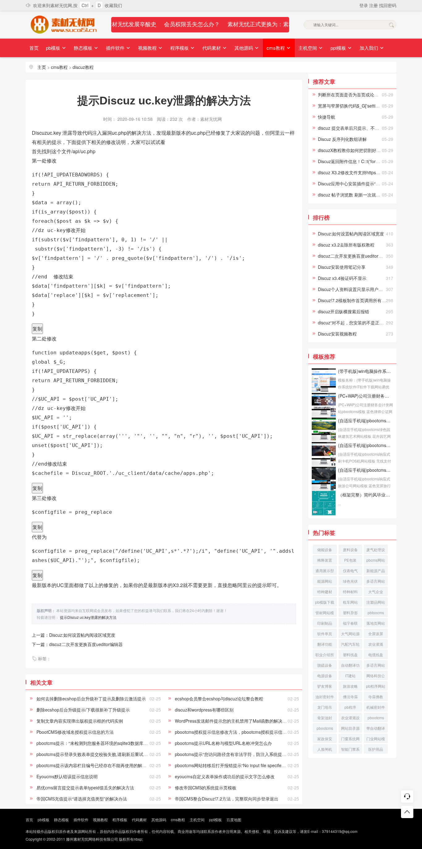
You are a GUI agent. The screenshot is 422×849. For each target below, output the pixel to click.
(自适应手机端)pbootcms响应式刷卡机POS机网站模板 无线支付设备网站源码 (365, 445)
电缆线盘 (375, 654)
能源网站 (324, 581)
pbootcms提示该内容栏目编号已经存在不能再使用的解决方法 (95, 765)
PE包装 (350, 560)
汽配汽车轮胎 (350, 644)
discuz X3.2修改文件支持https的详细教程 (358, 172)
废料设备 (350, 549)
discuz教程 (83, 67)
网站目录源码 (350, 729)
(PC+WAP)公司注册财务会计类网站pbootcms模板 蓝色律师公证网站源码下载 (365, 396)
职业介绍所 (324, 654)
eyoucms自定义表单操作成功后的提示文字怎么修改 (225, 776)
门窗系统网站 (350, 739)
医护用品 (375, 749)
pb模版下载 (324, 602)
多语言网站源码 (375, 665)
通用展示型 (324, 570)
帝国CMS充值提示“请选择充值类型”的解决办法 (81, 799)
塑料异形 (350, 612)
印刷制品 (324, 623)
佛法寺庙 (350, 696)
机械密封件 (375, 707)
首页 (34, 47)
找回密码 (387, 5)
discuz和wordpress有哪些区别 (204, 710)
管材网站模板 (324, 613)
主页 (41, 67)
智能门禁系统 (350, 750)
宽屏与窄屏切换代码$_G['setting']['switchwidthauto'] (368, 106)
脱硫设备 (324, 665)
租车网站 (350, 602)
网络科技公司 (375, 676)
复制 (37, 328)
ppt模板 (339, 47)
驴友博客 (324, 686)
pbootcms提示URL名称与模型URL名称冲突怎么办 (223, 743)
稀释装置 (324, 560)
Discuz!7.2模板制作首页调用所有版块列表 (358, 300)
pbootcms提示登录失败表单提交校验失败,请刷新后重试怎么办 (96, 754)
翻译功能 (324, 644)
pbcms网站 (375, 560)
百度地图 (233, 819)
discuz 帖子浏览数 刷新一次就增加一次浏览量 (362, 195)
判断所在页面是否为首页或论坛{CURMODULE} (363, 94)
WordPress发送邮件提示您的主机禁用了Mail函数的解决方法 (233, 721)
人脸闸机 (324, 749)
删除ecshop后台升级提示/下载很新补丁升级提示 (83, 710)
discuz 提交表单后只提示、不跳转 (350, 128)
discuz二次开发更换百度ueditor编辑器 (354, 256)
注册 (374, 5)
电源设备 (324, 675)
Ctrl (85, 5)
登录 (364, 5)
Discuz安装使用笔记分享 (341, 267)
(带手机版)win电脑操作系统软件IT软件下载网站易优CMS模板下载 (365, 371)
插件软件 (116, 47)
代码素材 (212, 47)
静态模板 (84, 47)
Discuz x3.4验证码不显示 (342, 278)
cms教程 (276, 47)
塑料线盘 (350, 654)
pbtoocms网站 (376, 613)
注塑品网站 (375, 602)
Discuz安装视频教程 (337, 334)
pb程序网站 (375, 686)
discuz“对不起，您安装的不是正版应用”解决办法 (364, 322)
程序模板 (180, 47)
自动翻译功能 (350, 665)
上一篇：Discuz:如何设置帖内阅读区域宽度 (73, 635)
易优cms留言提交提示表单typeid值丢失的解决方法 (85, 787)
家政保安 (324, 738)
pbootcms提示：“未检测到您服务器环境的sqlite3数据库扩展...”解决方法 (105, 743)
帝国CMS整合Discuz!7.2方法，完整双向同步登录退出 (226, 799)
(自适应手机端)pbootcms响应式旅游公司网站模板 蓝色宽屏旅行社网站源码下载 (365, 470)
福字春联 (350, 623)
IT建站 (350, 675)
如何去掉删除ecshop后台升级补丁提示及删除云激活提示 (91, 698)
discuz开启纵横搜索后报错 (343, 311)
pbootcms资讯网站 (376, 718)
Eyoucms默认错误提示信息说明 (67, 776)
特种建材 (324, 591)
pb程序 (350, 707)
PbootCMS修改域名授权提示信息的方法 (75, 732)
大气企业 (375, 591)
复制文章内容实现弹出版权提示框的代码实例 (79, 721)
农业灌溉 (375, 644)
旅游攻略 (350, 686)
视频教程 (148, 47)
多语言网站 (375, 581)
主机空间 (308, 47)
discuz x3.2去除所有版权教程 (346, 245)
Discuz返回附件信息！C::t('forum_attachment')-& (365, 161)
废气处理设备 (375, 550)
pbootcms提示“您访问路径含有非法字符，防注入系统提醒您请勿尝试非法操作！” (253, 754)
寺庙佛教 (375, 696)
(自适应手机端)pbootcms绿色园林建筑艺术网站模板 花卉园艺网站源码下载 (365, 420)
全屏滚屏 (375, 633)
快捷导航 (326, 117)
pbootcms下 (325, 729)
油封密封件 (324, 696)
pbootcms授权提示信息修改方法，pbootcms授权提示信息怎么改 (237, 732)
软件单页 (324, 633)
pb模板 (53, 47)
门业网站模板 (375, 739)
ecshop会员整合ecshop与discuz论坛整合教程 (219, 698)
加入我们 (369, 47)
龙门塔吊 (324, 707)
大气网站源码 (350, 634)
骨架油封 (324, 717)
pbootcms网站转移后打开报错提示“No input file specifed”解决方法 (239, 765)
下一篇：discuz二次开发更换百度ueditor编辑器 (77, 644)
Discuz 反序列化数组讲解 (342, 139)
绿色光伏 (350, 581)
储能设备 (324, 549)
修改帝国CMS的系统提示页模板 (205, 787)
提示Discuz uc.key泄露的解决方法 (88, 617)
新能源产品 (375, 570)
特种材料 (350, 591)
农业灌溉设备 (350, 718)
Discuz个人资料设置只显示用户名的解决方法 (361, 289)
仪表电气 (350, 570)
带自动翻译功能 (375, 729)
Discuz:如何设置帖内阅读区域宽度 (351, 233)
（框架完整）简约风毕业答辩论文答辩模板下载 (365, 495)
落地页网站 (375, 623)
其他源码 (244, 47)
